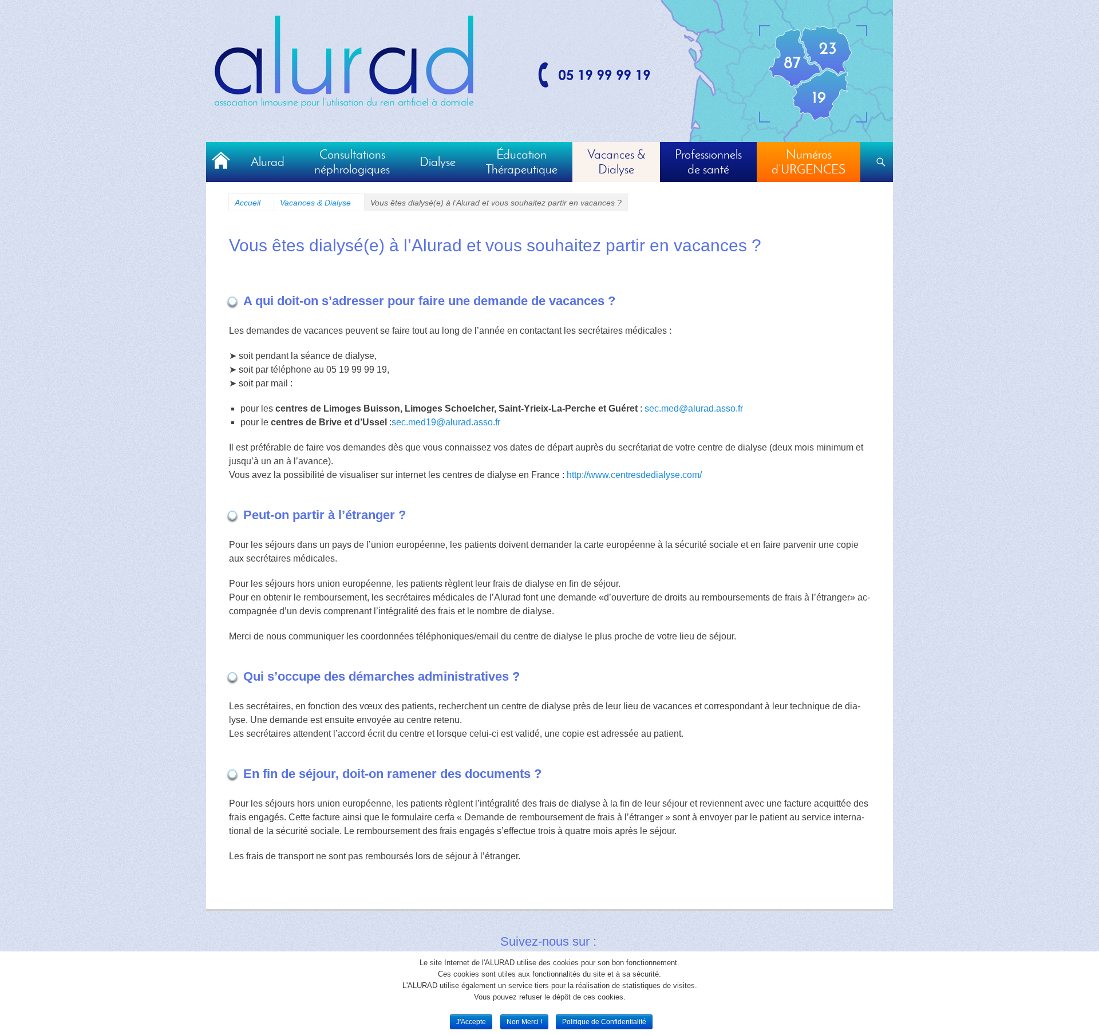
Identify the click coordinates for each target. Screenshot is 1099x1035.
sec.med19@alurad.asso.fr (446, 422)
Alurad (267, 161)
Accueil (221, 162)
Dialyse (438, 161)
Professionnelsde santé (708, 162)
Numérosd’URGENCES (808, 162)
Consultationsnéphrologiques (352, 162)
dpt (813, 73)
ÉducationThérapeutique (521, 162)
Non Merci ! (524, 1022)
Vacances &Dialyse (616, 162)
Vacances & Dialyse (319, 202)
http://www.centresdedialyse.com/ (634, 475)
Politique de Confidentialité (604, 1022)
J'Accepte (471, 1022)
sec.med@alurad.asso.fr (694, 408)
